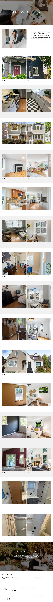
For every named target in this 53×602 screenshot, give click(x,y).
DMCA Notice (39, 595)
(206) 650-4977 (39, 578)
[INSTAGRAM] (5, 599)
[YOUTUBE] (9, 599)
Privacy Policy (33, 595)
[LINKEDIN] (7, 599)
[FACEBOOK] (3, 599)
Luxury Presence (10, 595)
